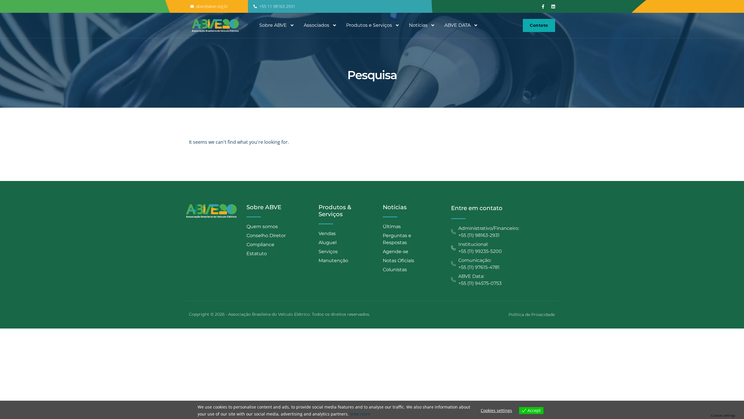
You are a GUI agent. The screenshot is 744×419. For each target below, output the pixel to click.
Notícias (418, 25)
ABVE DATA (457, 25)
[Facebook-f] (543, 6)
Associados (316, 25)
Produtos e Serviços (369, 25)
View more (360, 414)
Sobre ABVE (273, 25)
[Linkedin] (553, 6)
